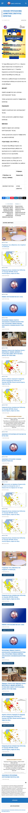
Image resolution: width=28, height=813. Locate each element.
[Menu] (2, 3)
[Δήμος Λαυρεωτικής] (14, 3)
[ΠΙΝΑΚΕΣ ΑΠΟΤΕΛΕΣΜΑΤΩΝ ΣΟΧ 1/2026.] (14, 285)
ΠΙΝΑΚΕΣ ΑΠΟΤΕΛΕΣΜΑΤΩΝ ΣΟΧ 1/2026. (12, 297)
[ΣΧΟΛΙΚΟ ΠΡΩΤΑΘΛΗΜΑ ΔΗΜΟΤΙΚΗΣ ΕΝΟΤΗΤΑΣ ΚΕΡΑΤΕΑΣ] (14, 58)
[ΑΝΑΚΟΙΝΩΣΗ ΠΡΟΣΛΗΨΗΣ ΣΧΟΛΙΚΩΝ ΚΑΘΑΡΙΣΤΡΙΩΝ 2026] (14, 448)
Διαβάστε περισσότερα (8, 574)
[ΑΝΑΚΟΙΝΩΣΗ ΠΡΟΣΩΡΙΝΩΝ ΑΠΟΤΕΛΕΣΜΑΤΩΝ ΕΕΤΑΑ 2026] (14, 423)
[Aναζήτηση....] (26, 3)
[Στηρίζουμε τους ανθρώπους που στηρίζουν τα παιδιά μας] (14, 233)
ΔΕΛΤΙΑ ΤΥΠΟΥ (23, 20)
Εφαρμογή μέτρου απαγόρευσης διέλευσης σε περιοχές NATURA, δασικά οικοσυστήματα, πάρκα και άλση (13, 271)
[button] (26, 782)
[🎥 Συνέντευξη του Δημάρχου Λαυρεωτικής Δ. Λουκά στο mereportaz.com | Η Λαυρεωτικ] (14, 473)
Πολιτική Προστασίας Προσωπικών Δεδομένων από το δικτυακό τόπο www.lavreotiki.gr (13, 810)
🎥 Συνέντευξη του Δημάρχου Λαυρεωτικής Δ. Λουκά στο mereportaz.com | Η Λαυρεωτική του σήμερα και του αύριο (13, 485)
